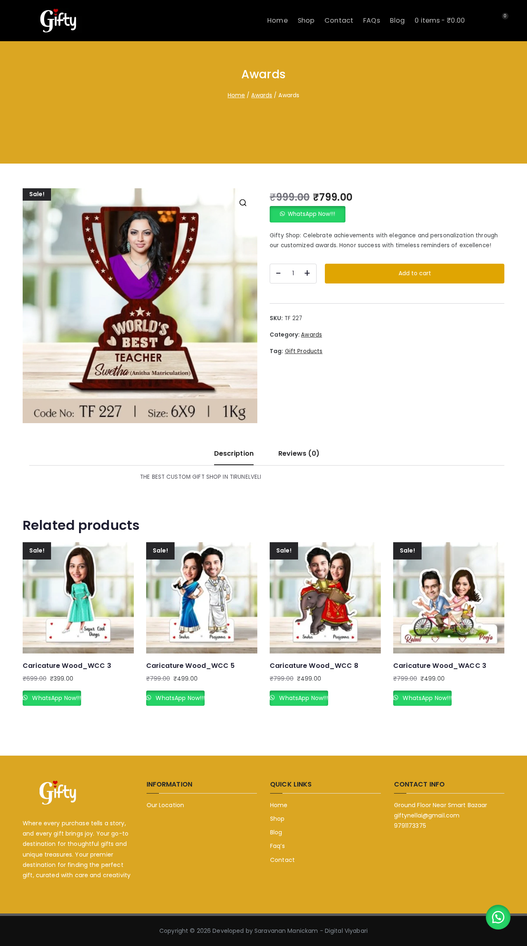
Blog (397, 20)
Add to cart (415, 273)
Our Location (165, 805)
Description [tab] (234, 453)
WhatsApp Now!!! (311, 214)
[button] (243, 203)
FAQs (371, 20)
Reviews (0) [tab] (298, 453)
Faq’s (277, 846)
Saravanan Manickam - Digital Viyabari (311, 931)
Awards (261, 95)
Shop (306, 20)
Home (277, 20)
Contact (338, 20)
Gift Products (304, 351)
